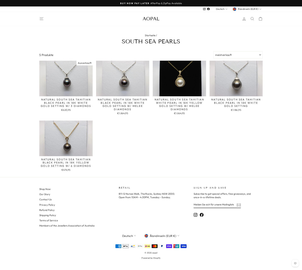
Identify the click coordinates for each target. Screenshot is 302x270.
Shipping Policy (47, 215)
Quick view (66, 92)
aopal (151, 19)
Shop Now (45, 189)
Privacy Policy (47, 204)
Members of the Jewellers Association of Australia (67, 225)
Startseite (150, 35)
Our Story (44, 194)
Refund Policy (47, 210)
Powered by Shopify (151, 258)
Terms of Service (48, 220)
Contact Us (45, 199)
